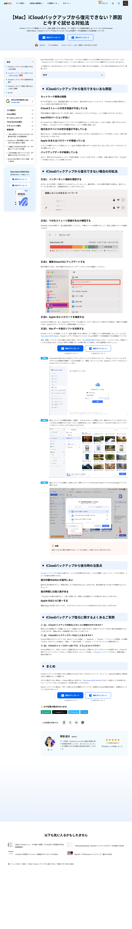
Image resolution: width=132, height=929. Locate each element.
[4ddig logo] (8, 3)
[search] (119, 3)
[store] (113, 3)
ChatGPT (47, 712)
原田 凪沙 (42, 45)
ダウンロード (103, 2)
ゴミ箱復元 (11, 110)
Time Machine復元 (14, 122)
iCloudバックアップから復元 (51, 573)
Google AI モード (60, 712)
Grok (85, 712)
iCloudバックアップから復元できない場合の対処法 (20, 74)
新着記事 (10, 129)
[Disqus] (66, 790)
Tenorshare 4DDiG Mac (49, 336)
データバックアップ (14, 118)
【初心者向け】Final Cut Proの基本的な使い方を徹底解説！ (19, 135)
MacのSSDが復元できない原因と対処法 (18, 160)
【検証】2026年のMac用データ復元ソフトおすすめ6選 (19, 147)
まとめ (10, 92)
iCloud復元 (11, 114)
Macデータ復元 (72, 45)
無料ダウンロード (54, 37)
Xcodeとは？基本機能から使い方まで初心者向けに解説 (18, 141)
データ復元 (20, 3)
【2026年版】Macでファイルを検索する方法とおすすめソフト (19, 154)
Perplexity (75, 712)
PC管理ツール (52, 3)
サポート (66, 3)
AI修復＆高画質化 (36, 3)
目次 (8, 62)
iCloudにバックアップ (101, 652)
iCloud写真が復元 (88, 340)
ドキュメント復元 (14, 126)
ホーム (12, 864)
